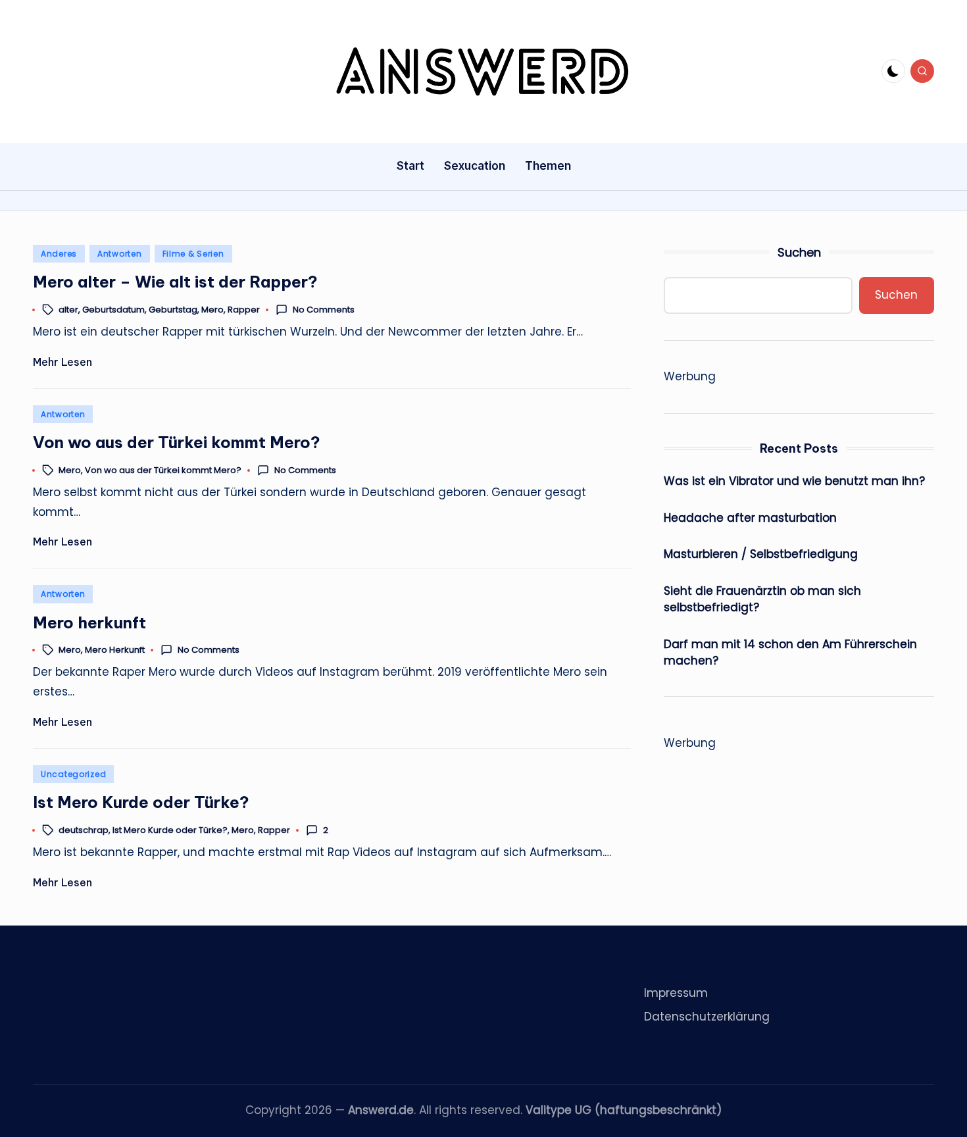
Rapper (244, 309)
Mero (212, 309)
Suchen (799, 252)
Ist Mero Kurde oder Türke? (141, 802)
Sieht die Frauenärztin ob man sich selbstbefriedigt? (762, 599)
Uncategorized (73, 774)
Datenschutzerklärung (707, 1016)
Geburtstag (173, 309)
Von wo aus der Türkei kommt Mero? (176, 442)
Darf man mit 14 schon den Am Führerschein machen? (790, 652)
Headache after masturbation (750, 518)
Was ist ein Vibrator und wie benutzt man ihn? (794, 481)
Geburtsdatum (113, 309)
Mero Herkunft (115, 650)
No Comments (323, 310)
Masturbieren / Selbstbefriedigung (761, 554)
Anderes (59, 253)
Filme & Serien (193, 253)
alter (68, 309)
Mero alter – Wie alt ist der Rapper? (175, 281)
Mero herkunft (89, 622)
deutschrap (84, 830)
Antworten (119, 253)
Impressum (676, 993)
